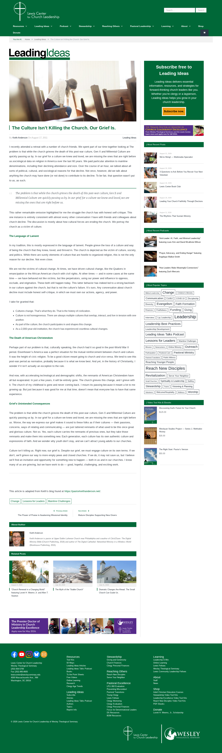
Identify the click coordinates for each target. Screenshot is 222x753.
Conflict (169, 298)
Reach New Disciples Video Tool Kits (169, 701)
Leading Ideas (42, 26)
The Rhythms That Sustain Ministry (175, 216)
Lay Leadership (164, 317)
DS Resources (113, 712)
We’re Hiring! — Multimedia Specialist (176, 157)
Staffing (191, 381)
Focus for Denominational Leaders (122, 710)
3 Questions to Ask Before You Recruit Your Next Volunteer (181, 173)
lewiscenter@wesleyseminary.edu (25, 675)
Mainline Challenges (59, 501)
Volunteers (149, 392)
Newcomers (160, 347)
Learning (166, 26)
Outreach (191, 346)
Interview (149, 317)
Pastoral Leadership (140, 26)
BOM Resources (114, 715)
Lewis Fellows (113, 698)
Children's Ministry (185, 293)
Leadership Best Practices (163, 323)
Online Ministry (175, 347)
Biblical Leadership (152, 293)
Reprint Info (72, 710)
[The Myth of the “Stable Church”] (73, 573)
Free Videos (72, 677)
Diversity (149, 304)
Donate (16, 32)
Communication (154, 298)
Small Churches (151, 381)
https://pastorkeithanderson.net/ (82, 491)
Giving (188, 309)
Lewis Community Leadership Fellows (169, 671)
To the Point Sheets (75, 674)
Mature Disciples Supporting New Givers (97, 515)
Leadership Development (157, 329)
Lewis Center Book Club (170, 186)
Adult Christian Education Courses (168, 692)
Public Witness (169, 357)
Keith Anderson (20, 137)
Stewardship (85, 26)
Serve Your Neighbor (179, 376)
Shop (201, 26)
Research (71, 683)
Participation (150, 353)
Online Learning (73, 680)
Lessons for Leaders (34, 501)
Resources (18, 26)
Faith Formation (185, 303)
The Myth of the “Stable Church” (69, 589)
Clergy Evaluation (114, 704)
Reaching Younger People (160, 362)
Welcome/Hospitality (165, 392)
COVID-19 (180, 298)
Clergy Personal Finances (118, 666)
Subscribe (71, 695)
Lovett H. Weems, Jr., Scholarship (168, 712)
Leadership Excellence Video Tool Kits (170, 698)
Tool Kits (70, 660)
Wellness (181, 392)
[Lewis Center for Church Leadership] (36, 11)
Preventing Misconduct (117, 689)
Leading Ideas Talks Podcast (165, 334)
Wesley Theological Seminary (24, 666)
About (184, 26)
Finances (149, 310)
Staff (155, 680)
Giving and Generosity (116, 660)
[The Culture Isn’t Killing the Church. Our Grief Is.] (72, 91)
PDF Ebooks (158, 704)
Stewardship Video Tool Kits (165, 695)
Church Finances (114, 663)
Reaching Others (111, 26)
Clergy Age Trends (75, 686)
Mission (148, 347)
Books (69, 671)
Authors (70, 704)
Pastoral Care (165, 353)
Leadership (185, 316)
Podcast (64, 26)
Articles (70, 698)
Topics (69, 707)
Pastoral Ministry (184, 352)
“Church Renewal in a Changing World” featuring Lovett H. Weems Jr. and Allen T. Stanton (29, 592)
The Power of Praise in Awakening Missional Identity (43, 515)
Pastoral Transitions (152, 357)
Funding (175, 309)
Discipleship (193, 298)
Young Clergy (112, 695)
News (155, 683)
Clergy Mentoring (114, 701)
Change (15, 501)
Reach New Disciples (165, 368)
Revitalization (155, 375)
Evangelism (164, 303)
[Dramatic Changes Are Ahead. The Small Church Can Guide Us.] (116, 573)
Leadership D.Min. (161, 660)
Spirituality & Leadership (172, 381)
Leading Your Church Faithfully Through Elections (181, 201)
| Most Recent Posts (155, 144)
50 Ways (70, 663)
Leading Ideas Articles (76, 666)
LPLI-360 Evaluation (115, 686)
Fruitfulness (161, 310)
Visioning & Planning (182, 386)
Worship (193, 392)
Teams (166, 386)
